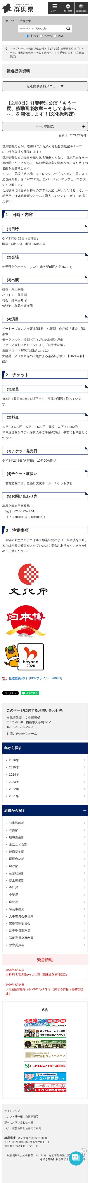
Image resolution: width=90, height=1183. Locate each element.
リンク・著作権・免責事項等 (21, 1116)
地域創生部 (16, 837)
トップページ (18, 48)
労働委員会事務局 (21, 938)
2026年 (14, 760)
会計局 (13, 887)
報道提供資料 (36, 48)
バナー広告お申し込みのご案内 (22, 1128)
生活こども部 (18, 844)
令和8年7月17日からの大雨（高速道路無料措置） (37, 974)
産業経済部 (16, 873)
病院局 (13, 902)
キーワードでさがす (18, 21)
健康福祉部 (16, 851)
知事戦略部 (16, 823)
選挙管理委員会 (19, 923)
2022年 (14, 789)
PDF (61, 35)
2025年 (14, 767)
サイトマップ (12, 1110)
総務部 (13, 830)
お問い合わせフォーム (22, 733)
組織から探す (14, 810)
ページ (48, 35)
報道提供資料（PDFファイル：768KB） (36, 678)
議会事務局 (16, 909)
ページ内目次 (45, 126)
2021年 (14, 796)
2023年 (14, 781)
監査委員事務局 (19, 930)
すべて (34, 35)
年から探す (13, 748)
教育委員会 (16, 945)
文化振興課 (14, 717)
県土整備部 (16, 880)
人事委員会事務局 (21, 916)
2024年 (14, 774)
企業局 (13, 894)
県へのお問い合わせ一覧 (18, 1122)
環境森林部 (16, 859)
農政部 (13, 866)
